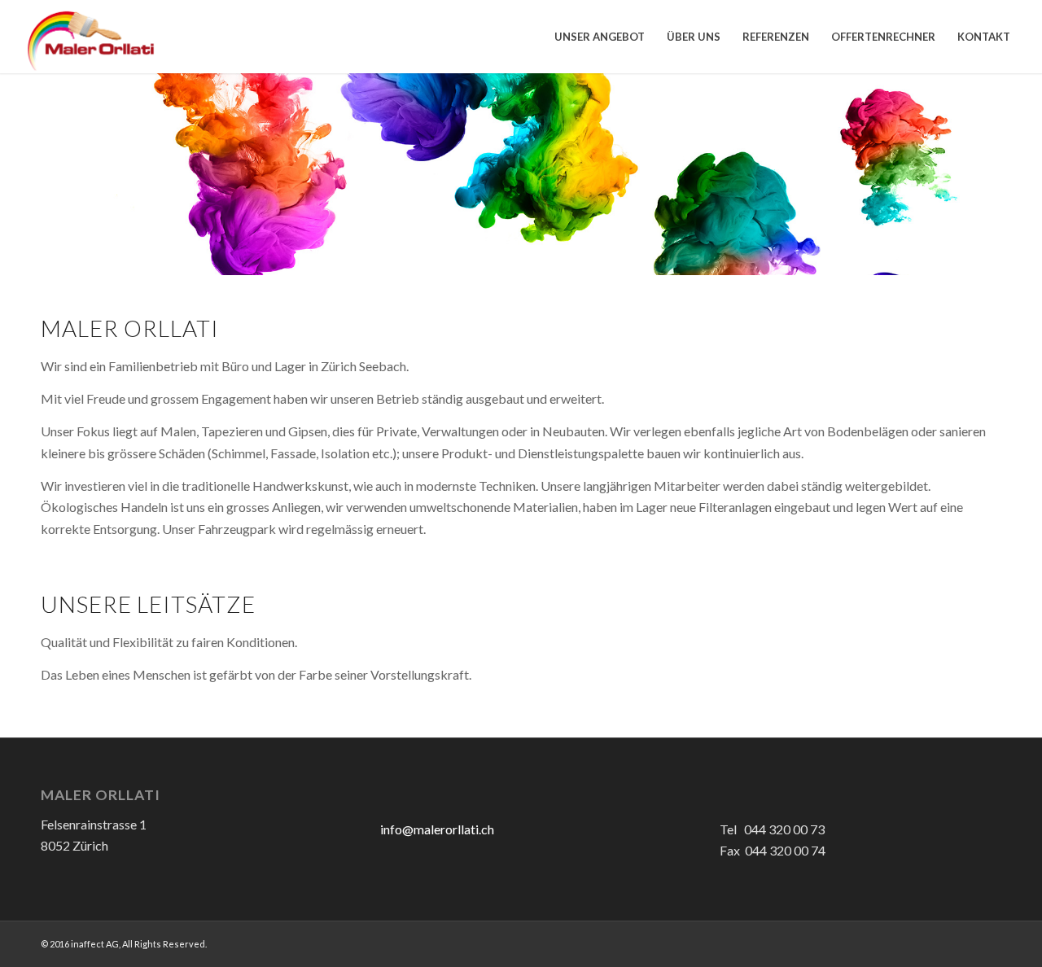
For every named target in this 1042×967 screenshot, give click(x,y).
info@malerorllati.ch (437, 829)
